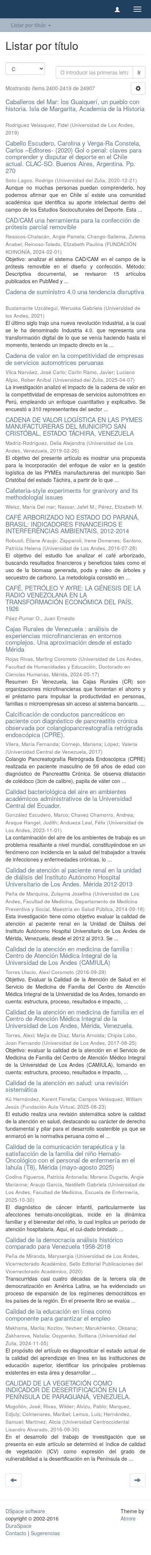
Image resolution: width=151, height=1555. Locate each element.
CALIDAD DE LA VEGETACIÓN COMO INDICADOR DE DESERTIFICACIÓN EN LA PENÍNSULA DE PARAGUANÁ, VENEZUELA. (67, 1389)
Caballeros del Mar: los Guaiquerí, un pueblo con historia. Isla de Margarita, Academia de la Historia (74, 105)
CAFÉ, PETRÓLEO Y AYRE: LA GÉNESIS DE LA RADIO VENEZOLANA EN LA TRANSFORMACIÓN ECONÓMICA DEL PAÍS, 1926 (73, 598)
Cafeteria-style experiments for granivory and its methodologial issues (71, 494)
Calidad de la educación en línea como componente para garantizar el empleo (58, 1314)
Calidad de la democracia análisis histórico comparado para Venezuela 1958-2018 (64, 1243)
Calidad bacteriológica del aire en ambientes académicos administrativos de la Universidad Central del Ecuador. (68, 798)
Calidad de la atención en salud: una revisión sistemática (66, 1086)
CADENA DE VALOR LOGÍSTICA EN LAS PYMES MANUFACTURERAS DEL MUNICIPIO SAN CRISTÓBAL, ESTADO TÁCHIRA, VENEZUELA (73, 426)
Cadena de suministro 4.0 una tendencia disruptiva (74, 291)
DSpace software (25, 1511)
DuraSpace (18, 1525)
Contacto (15, 1533)
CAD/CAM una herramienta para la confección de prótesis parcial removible (72, 223)
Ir (139, 72)
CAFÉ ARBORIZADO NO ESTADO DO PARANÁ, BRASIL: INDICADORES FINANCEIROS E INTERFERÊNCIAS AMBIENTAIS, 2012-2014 (72, 523)
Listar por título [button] (29, 25)
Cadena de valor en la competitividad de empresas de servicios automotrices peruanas (74, 359)
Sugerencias (45, 1533)
